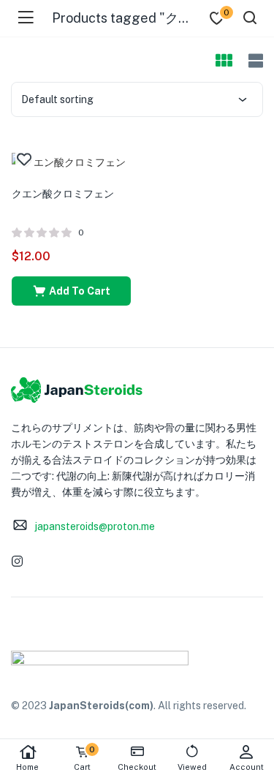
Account (246, 767)
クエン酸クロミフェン (63, 194)
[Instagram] (17, 561)
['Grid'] (223, 61)
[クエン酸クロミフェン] (69, 161)
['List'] (254, 61)
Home (27, 767)
